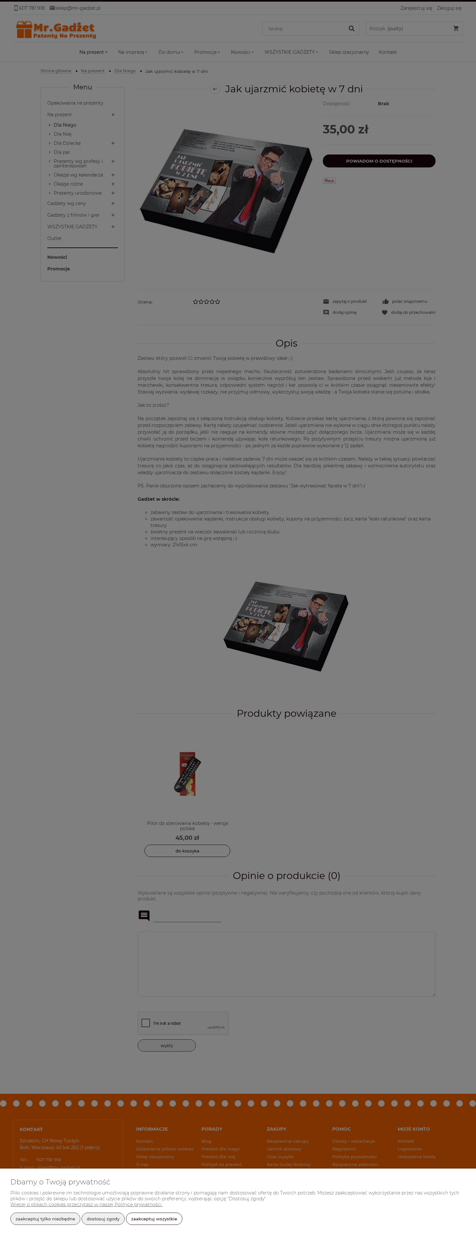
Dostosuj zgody (103, 1218)
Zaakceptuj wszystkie (154, 1218)
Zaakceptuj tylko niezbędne (45, 1218)
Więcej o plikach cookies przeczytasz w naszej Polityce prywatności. (86, 1204)
